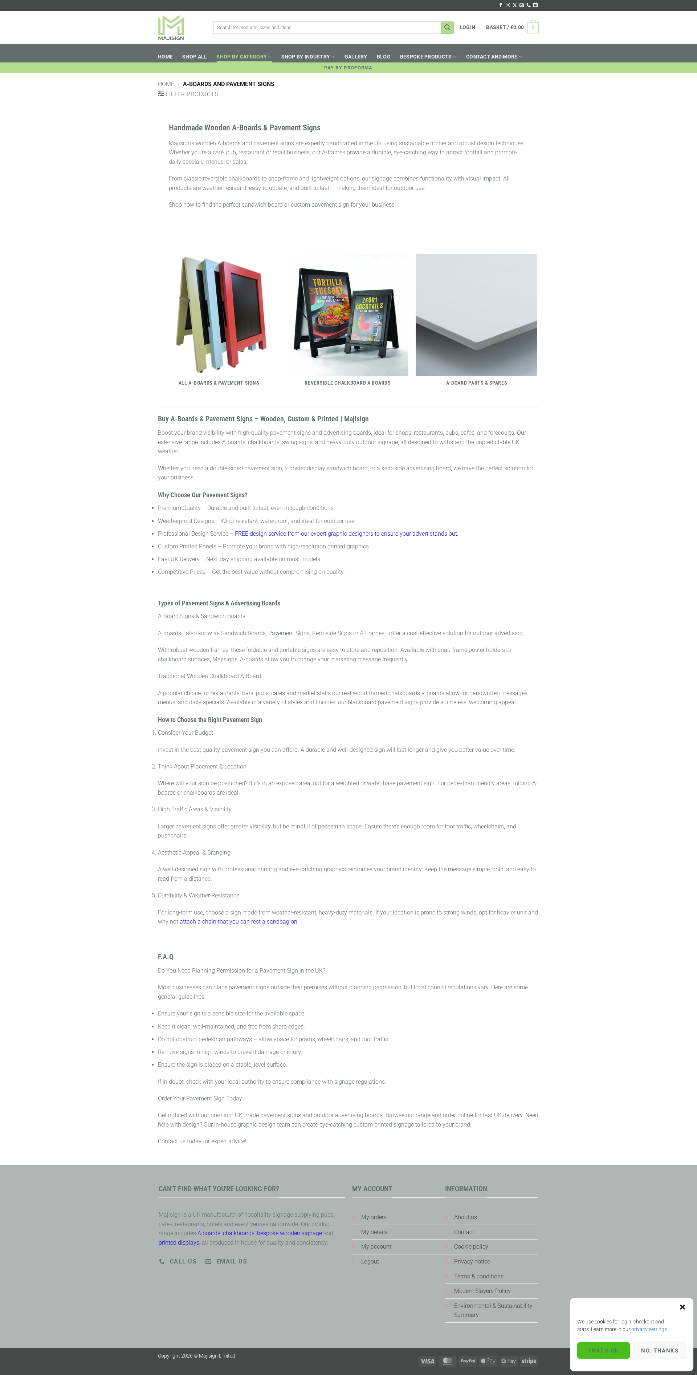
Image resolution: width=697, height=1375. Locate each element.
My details (374, 1232)
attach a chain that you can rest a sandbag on (238, 921)
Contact (464, 1232)
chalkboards (238, 1233)
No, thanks (659, 1350)
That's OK (603, 1350)
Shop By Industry (305, 57)
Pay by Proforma (348, 67)
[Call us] (528, 5)
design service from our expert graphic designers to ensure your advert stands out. (346, 533)
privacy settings (649, 1329)
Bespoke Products (426, 57)
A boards (208, 1233)
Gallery (356, 57)
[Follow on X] (515, 5)
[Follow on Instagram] (508, 5)
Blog (384, 57)
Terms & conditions (479, 1276)
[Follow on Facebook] (500, 5)
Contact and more (492, 57)
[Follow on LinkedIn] (535, 5)
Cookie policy (471, 1246)
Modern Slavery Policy (482, 1290)
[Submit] (447, 27)
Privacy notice (472, 1261)
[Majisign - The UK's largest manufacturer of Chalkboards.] (171, 27)
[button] (682, 1307)
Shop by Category (241, 57)
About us (465, 1217)
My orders (374, 1217)
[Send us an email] (521, 5)
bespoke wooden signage (289, 1233)
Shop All (194, 57)
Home (165, 57)
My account (376, 1246)
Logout (370, 1261)
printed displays (179, 1242)
